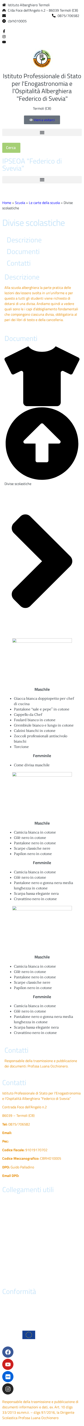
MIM (5, 1226)
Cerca (11, 148)
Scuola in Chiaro (14, 1251)
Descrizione (24, 239)
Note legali (10, 1277)
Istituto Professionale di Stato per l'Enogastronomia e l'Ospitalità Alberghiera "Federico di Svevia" (42, 87)
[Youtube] (4, 41)
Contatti (19, 263)
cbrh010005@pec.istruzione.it (32, 1141)
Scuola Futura (13, 1269)
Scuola (20, 202)
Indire (6, 1234)
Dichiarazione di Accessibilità (24, 1310)
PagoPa (7, 1209)
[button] (42, 132)
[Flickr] (7, 1376)
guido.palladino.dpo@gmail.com (43, 1175)
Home (6, 202)
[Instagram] (4, 36)
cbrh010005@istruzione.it (28, 15)
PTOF (6, 1217)
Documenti (23, 251)
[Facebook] (4, 31)
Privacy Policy (12, 1302)
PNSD (6, 1260)
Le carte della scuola (44, 202)
